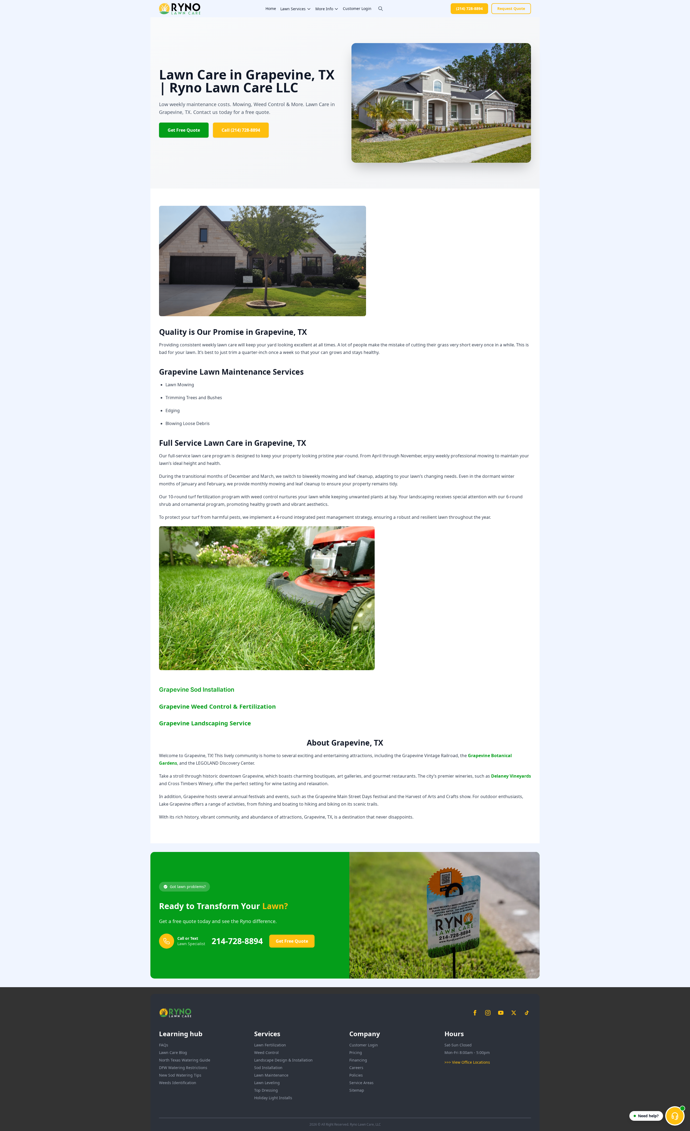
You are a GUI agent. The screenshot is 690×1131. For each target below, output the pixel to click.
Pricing (355, 1052)
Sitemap (356, 1090)
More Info (324, 8)
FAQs (163, 1045)
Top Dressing (266, 1090)
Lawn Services (293, 8)
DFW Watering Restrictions (183, 1067)
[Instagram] (488, 1012)
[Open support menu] (675, 1116)
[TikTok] (526, 1012)
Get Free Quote (184, 130)
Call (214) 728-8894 (241, 130)
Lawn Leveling (267, 1082)
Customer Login (357, 8)
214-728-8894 (237, 941)
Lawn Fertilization (270, 1045)
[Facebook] (475, 1012)
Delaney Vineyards (511, 776)
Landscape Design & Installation (283, 1060)
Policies (356, 1075)
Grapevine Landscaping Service (205, 723)
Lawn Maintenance (271, 1075)
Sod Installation (268, 1067)
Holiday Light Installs (273, 1097)
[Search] (380, 8)
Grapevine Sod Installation (196, 689)
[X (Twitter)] (513, 1012)
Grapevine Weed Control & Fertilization (217, 706)
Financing (358, 1060)
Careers (356, 1067)
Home (270, 8)
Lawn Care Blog (173, 1052)
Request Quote (511, 8)
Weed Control (266, 1052)
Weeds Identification (177, 1082)
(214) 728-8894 (469, 8)
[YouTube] (500, 1012)
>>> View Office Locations (467, 1062)
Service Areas (361, 1082)
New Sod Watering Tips (180, 1075)
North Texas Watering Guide (184, 1060)
